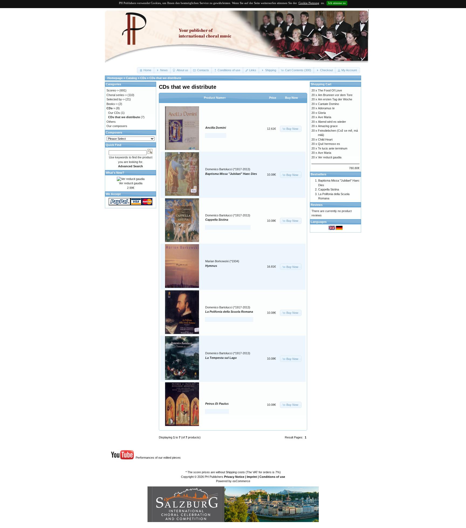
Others (111, 121)
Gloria (322, 112)
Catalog (131, 78)
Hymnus (211, 265)
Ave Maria (324, 117)
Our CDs (114, 112)
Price (272, 97)
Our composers (117, 126)
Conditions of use (272, 476)
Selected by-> (116, 99)
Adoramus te (326, 108)
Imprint (252, 476)
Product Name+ (215, 97)
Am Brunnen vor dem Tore (335, 95)
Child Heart (325, 139)
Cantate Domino (328, 103)
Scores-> (113, 90)
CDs (143, 78)
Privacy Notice (234, 476)
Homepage (115, 78)
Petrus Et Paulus (217, 403)
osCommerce (241, 481)
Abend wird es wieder (332, 121)
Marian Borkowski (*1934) (222, 261)
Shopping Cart (321, 84)
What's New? (115, 172)
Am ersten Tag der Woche (335, 99)
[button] (146, 70)
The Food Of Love (330, 90)
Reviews (317, 204)
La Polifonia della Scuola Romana (229, 311)
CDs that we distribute (165, 78)
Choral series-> (117, 95)
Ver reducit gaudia (130, 183)
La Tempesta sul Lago (221, 357)
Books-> (112, 103)
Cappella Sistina (216, 219)
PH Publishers (214, 476)
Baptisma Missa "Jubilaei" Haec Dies (231, 173)
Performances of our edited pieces (158, 457)
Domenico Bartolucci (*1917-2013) (227, 169)
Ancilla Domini (215, 127)
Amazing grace (328, 126)
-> (111, 108)
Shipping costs (235, 472)
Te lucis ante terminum (332, 148)
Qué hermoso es (329, 143)
